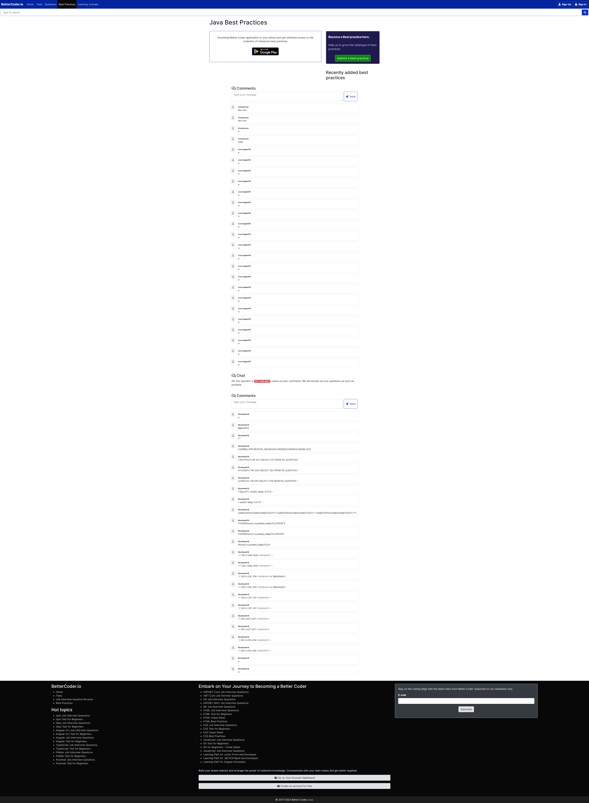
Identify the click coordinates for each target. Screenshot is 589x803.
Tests (39, 4)
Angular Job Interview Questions (75, 737)
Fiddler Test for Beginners (71, 756)
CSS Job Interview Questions (220, 725)
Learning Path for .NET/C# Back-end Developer (230, 758)
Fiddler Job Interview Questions (74, 752)
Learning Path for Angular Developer (224, 761)
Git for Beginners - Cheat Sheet (221, 747)
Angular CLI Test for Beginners (73, 733)
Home (30, 4)
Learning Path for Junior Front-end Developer (229, 754)
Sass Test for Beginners (69, 726)
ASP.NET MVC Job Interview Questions (225, 703)
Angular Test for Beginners (71, 741)
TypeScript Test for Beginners (73, 748)
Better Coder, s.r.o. (303, 799)
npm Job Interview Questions (73, 715)
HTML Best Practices (215, 721)
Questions (50, 4)
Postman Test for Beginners (72, 763)
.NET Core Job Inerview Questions (223, 695)
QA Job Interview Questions (219, 706)
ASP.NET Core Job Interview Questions (226, 691)
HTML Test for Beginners (217, 714)
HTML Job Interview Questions (221, 710)
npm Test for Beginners (69, 719)
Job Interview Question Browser (74, 699)
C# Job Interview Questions (219, 699)
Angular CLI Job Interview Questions (77, 730)
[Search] (585, 12)
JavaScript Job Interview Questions (223, 739)
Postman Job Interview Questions (75, 759)
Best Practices (67, 4)
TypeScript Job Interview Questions (76, 744)
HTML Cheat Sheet (214, 717)
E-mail (402, 695)
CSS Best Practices (214, 736)
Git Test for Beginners (216, 743)
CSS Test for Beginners (216, 728)
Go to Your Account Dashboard (296, 777)
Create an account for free (296, 786)
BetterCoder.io (12, 4)
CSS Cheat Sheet (213, 732)
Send (352, 96)
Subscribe (466, 709)
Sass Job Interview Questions (73, 722)
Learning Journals (88, 4)
